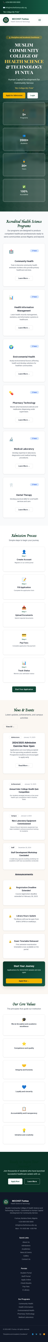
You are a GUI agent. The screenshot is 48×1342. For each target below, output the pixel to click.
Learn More (32, 1181)
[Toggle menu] (39, 20)
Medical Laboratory (26, 1317)
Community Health (26, 1304)
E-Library (26, 1290)
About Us (26, 1242)
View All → (10, 727)
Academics (26, 1249)
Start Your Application (24, 689)
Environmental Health (26, 1310)
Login (32, 95)
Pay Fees (26, 1287)
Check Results (26, 1283)
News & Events (26, 1252)
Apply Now (15, 1181)
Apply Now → (24, 981)
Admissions (26, 1246)
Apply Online (26, 1280)
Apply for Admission (14, 95)
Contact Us (26, 1259)
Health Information (26, 1307)
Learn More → (24, 278)
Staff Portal (26, 1276)
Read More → (24, 766)
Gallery (26, 1256)
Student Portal (26, 1273)
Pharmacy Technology (25, 1314)
